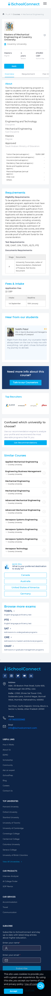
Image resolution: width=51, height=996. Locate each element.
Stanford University (11, 817)
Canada (25, 575)
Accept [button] (13, 991)
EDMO (5, 755)
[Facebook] (5, 676)
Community (8, 765)
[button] (40, 986)
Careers (6, 786)
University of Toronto (11, 823)
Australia (25, 581)
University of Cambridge (13, 828)
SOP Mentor (8, 886)
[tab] (9, 74)
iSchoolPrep (8, 775)
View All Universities (11, 862)
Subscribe (22, 968)
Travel (5, 907)
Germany (25, 593)
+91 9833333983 (16, 719)
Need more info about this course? (25, 373)
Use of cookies (32, 984)
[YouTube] (24, 676)
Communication (10, 912)
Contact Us (8, 791)
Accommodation (10, 902)
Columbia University (11, 844)
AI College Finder (10, 881)
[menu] (45, 3)
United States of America (25, 587)
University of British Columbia (15, 855)
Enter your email (11, 955)
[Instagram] (11, 676)
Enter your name (11, 943)
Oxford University (10, 812)
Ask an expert (9, 770)
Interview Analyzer (10, 876)
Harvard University (10, 807)
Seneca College (10, 850)
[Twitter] (18, 676)
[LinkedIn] (31, 676)
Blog (5, 781)
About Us (7, 750)
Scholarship (8, 760)
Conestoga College (11, 834)
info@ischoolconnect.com (22, 728)
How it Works (8, 745)
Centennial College (11, 839)
